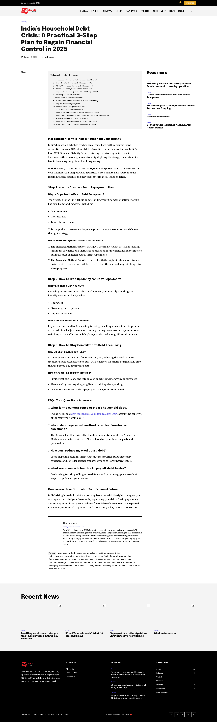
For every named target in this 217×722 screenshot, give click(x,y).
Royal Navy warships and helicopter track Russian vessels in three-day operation (40, 636)
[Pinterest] (23, 90)
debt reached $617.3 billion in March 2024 (94, 413)
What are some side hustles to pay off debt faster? (77, 121)
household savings (57, 562)
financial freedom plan (120, 556)
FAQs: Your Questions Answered (69, 109)
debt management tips (109, 553)
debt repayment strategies (61, 556)
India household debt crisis (80, 562)
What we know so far (158, 117)
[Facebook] (23, 78)
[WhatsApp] (23, 96)
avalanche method (66, 553)
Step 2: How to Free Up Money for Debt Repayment (77, 92)
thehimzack (50, 57)
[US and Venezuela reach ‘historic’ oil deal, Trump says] (86, 615)
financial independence (59, 559)
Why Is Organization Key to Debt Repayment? (74, 86)
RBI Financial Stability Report (88, 565)
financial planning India (82, 559)
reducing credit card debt (114, 565)
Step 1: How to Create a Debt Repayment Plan (74, 83)
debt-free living (83, 556)
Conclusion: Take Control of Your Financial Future (76, 124)
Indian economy (102, 562)
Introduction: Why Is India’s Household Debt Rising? (76, 80)
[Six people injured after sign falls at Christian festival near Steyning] (131, 615)
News (149, 81)
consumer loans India (87, 553)
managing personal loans (60, 565)
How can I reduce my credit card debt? (72, 118)
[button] (192, 11)
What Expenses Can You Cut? (68, 95)
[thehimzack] (54, 533)
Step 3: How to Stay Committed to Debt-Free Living (77, 100)
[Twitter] (23, 84)
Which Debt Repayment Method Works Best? (74, 89)
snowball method (57, 568)
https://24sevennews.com (73, 527)
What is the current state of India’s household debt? (77, 112)
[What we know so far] (175, 615)
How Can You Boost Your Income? (69, 98)
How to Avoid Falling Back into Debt (70, 106)
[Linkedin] (177, 714)
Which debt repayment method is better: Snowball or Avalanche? (83, 115)
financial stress (103, 559)
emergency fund (100, 556)
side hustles (134, 565)
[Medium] (182, 714)
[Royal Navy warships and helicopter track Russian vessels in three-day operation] (42, 615)
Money (24, 21)
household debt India (121, 559)
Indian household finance (123, 562)
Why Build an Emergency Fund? (68, 103)
